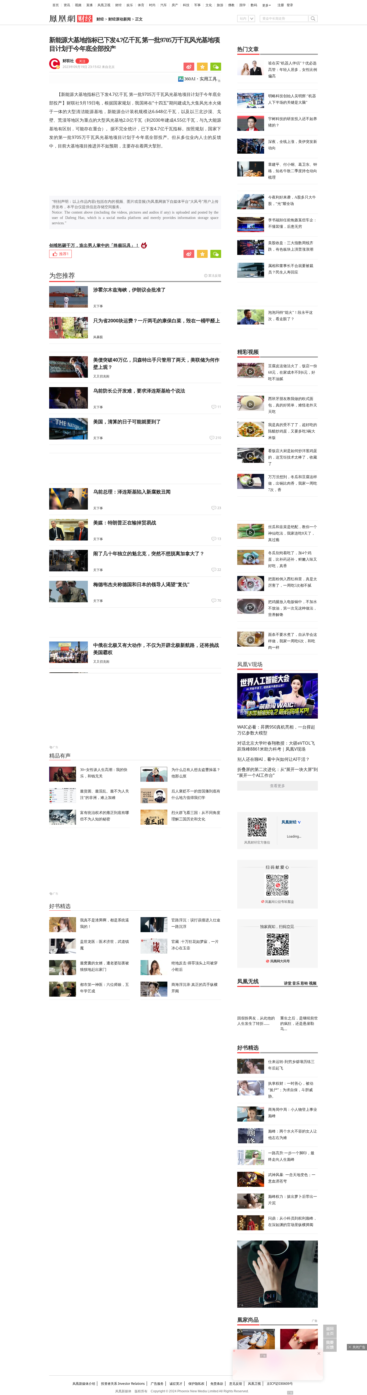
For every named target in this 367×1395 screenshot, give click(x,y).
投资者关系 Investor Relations (123, 1383)
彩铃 (304, 983)
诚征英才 (176, 1383)
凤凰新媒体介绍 (84, 1383)
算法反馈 (214, 275)
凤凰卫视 (104, 5)
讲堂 (288, 983)
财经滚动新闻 (119, 19)
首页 (55, 5)
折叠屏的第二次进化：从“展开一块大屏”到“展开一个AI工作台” (277, 772)
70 (219, 601)
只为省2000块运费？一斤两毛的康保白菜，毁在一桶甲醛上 (156, 320)
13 (219, 539)
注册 (281, 5)
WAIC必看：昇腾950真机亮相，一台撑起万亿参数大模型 (276, 730)
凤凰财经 (289, 822)
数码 (254, 5)
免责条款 (216, 1383)
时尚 (152, 5)
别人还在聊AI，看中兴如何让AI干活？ (273, 759)
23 (219, 508)
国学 (242, 5)
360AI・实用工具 (200, 79)
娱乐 (130, 5)
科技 (186, 5)
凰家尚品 (248, 1320)
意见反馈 (235, 1383)
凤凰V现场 (249, 664)
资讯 (67, 5)
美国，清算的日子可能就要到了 (127, 421)
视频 (78, 5)
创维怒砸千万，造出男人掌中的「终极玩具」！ (94, 245)
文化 (209, 5)
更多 (265, 5)
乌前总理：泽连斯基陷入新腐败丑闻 (132, 491)
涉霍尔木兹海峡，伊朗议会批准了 (129, 289)
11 (219, 407)
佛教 (231, 5)
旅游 (220, 5)
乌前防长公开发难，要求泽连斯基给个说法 (139, 390)
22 (219, 570)
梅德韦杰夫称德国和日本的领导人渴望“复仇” (141, 584)
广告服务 (157, 1383)
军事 (197, 5)
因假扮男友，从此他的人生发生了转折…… (256, 1020)
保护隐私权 (196, 1383)
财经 (118, 5)
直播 (89, 5)
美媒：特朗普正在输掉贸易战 (124, 522)
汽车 (163, 5)
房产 (175, 5)
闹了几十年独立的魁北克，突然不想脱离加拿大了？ (148, 553)
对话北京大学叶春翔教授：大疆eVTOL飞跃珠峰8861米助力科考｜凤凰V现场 (276, 746)
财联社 (68, 61)
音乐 (296, 983)
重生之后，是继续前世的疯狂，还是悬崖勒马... (299, 1023)
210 (218, 438)
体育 (141, 5)
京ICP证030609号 (280, 1383)
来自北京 (89, 66)
